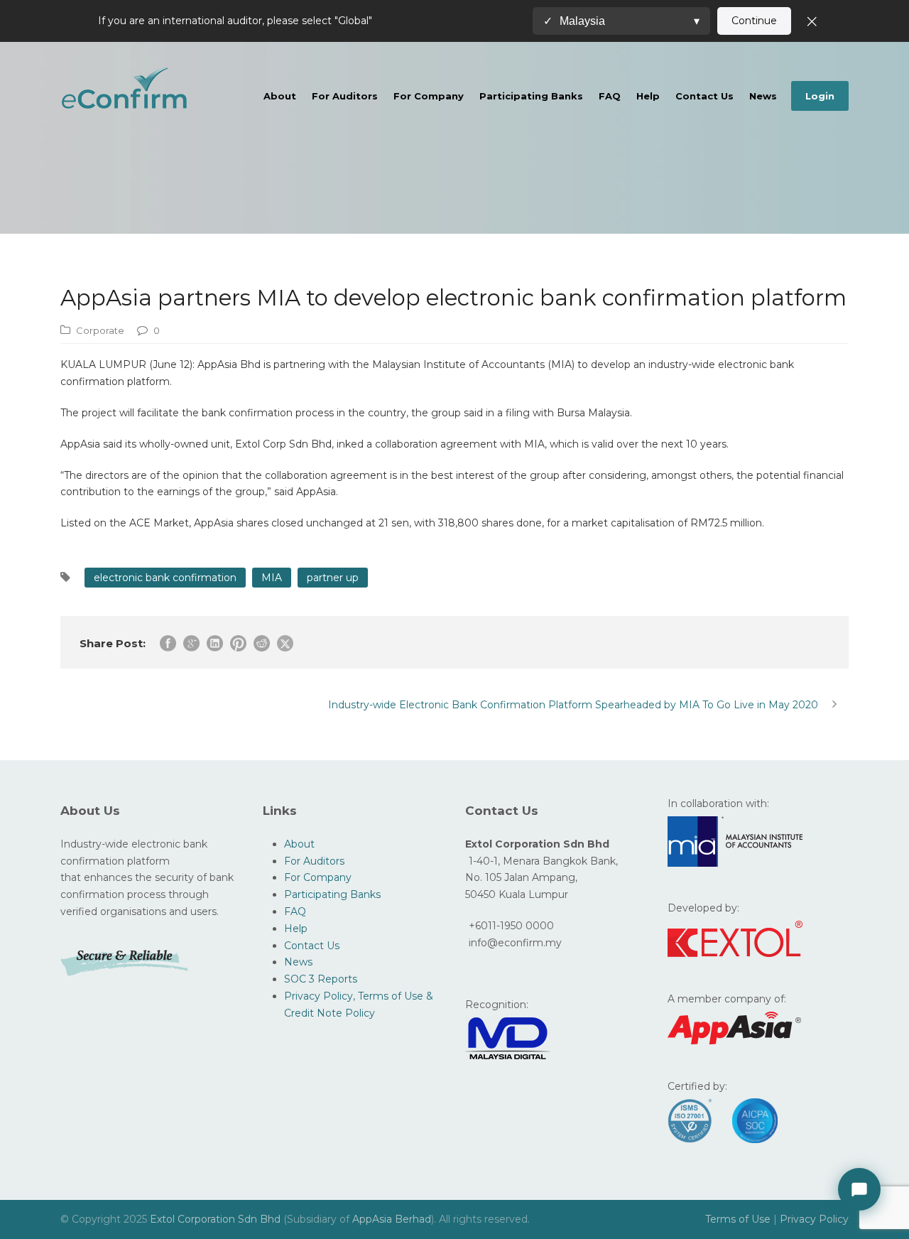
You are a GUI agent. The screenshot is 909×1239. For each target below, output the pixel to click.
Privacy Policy (814, 1219)
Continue (754, 20)
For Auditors (345, 96)
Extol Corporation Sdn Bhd (216, 1219)
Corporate (100, 330)
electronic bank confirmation (165, 577)
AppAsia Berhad (391, 1219)
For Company (428, 96)
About (279, 96)
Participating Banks (531, 96)
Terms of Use (738, 1219)
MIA (271, 577)
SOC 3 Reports (320, 979)
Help (648, 96)
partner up (333, 577)
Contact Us (704, 96)
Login (819, 96)
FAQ (610, 96)
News (763, 96)
